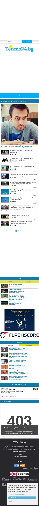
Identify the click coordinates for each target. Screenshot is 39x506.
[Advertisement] (19, 19)
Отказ (10, 501)
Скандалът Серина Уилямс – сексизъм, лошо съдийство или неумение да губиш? (21, 207)
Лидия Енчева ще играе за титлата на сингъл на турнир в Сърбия (18, 367)
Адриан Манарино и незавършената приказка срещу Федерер (16, 291)
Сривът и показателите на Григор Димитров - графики (22, 159)
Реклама (19, 454)
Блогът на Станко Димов (16, 295)
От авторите (9, 281)
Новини (19, 342)
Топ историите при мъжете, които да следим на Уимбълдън (17, 303)
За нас (19, 459)
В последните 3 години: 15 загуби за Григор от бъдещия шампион (23, 182)
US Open (8, 388)
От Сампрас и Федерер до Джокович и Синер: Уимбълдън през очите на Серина (18, 298)
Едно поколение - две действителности (15, 285)
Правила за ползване (19, 451)
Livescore (13, 397)
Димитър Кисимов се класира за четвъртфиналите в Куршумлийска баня (18, 378)
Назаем (29, 281)
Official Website (5, 397)
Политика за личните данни (17, 494)
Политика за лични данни (19, 456)
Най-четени (9, 345)
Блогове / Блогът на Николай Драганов (14, 101)
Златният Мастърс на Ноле (19, 215)
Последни (29, 345)
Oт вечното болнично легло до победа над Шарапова (21, 222)
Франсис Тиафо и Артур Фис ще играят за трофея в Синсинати (17, 361)
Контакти (19, 461)
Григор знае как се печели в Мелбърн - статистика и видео (23, 175)
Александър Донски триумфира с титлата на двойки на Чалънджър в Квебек (18, 372)
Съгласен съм (13, 497)
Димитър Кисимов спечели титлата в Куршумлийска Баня (18, 348)
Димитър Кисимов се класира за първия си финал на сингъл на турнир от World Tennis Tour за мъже (18, 355)
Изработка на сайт (28, 468)
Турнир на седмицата (20, 385)
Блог (19, 279)
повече (34, 156)
